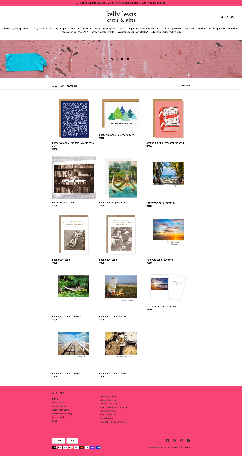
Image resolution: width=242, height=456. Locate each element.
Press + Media (58, 417)
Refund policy (106, 418)
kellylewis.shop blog (62, 414)
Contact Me (58, 403)
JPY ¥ (71, 441)
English (58, 441)
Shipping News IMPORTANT (112, 404)
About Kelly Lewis (60, 410)
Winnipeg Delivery (109, 400)
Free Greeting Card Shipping (114, 407)
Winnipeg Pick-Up (108, 396)
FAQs (54, 421)
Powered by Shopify (182, 447)
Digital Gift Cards (108, 411)
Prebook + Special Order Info (114, 422)
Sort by (55, 86)
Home (55, 399)
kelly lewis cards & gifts (163, 447)
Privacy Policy (59, 406)
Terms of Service (108, 415)
